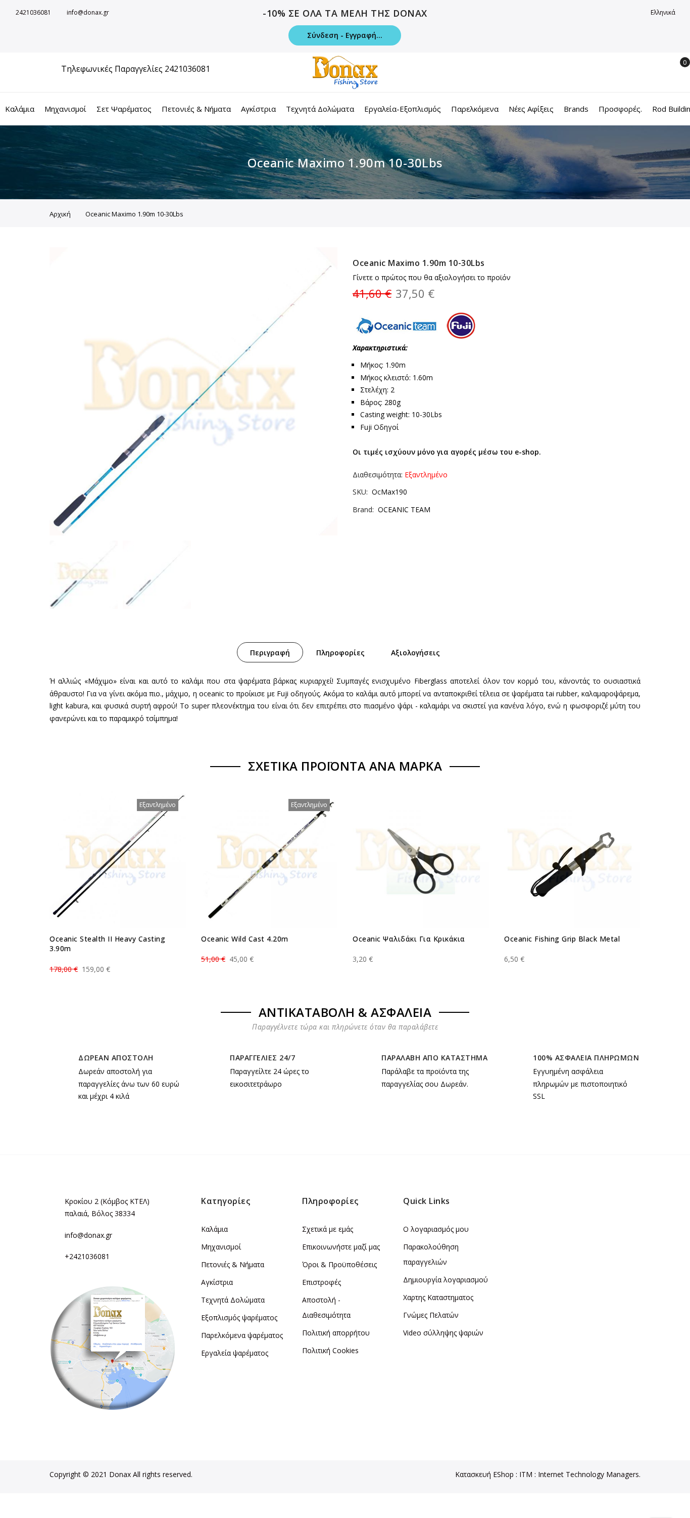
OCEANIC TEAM (404, 509)
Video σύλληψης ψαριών (443, 1332)
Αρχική (60, 213)
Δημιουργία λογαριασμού (445, 1279)
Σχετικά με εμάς (327, 1229)
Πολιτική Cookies (330, 1350)
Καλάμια (214, 1229)
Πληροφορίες (340, 652)
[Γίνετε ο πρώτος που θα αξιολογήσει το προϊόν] (118, 960)
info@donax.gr (88, 12)
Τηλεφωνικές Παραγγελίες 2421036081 (135, 68)
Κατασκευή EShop (484, 1474)
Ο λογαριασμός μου (436, 1229)
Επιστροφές (321, 1282)
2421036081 (33, 12)
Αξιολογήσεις (415, 652)
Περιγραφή (270, 652)
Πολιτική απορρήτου (336, 1332)
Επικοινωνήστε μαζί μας (341, 1247)
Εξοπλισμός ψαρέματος (239, 1317)
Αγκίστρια (217, 1282)
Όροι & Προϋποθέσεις (339, 1264)
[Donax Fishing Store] (344, 72)
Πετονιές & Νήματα (232, 1264)
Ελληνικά (664, 12)
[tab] (270, 652)
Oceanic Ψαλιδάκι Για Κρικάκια (409, 939)
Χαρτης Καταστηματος (438, 1297)
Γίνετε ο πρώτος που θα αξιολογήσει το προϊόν (432, 277)
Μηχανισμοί (221, 1247)
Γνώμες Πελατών (431, 1315)
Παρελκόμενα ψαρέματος (242, 1335)
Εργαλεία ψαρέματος (234, 1353)
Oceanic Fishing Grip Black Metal (562, 939)
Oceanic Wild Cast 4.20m (244, 939)
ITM (525, 1474)
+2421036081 (87, 1256)
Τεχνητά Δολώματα (233, 1300)
